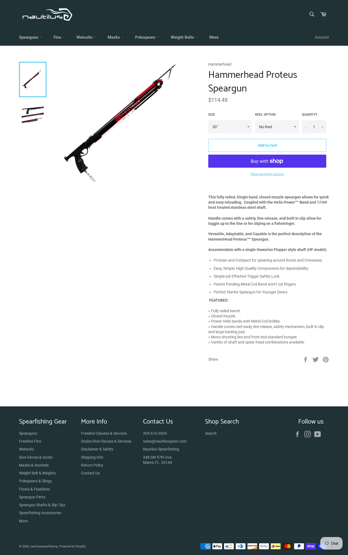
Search (211, 433)
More (214, 37)
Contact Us (90, 473)
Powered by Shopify (72, 546)
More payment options (267, 174)
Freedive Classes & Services (104, 433)
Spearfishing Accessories (40, 513)
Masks (114, 37)
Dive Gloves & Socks (35, 457)
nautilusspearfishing (44, 546)
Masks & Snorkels (34, 465)
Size (211, 114)
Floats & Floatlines (34, 489)
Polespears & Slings (35, 481)
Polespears (146, 37)
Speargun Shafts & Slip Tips (42, 505)
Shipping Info (92, 457)
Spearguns (29, 37)
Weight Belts (183, 37)
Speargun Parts (32, 497)
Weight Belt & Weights (37, 473)
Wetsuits (85, 37)
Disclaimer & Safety (97, 449)
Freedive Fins (30, 441)
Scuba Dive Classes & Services (106, 441)
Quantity (309, 114)
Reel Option (265, 114)
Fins (58, 37)
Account (322, 37)
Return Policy (92, 465)
